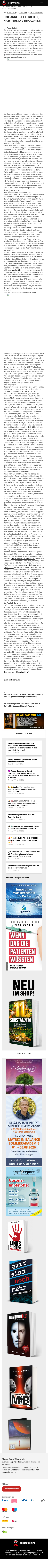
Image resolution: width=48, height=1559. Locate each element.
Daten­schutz (10, 1553)
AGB (41, 1553)
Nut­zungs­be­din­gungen (27, 1553)
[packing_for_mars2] (24, 1433)
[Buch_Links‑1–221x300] (19, 1236)
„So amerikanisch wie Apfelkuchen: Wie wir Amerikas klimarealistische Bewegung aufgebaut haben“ (24, 854)
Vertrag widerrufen (11, 1489)
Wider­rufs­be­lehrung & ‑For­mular (18, 1555)
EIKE (9, 752)
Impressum (37, 1550)
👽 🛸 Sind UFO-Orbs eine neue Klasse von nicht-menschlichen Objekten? (23, 827)
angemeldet (14, 1462)
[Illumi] (24, 1334)
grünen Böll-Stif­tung (30, 427)
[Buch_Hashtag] (24, 1281)
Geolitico (11, 764)
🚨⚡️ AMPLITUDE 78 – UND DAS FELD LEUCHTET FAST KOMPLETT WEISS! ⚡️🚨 (23, 840)
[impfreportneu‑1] (24, 1192)
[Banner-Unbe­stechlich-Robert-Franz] (24, 1077)
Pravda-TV (12, 780)
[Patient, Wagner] (24, 945)
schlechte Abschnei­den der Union (16, 270)
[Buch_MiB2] (24, 1388)
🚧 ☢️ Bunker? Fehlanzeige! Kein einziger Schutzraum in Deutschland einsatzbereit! (22, 789)
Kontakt (37, 1555)
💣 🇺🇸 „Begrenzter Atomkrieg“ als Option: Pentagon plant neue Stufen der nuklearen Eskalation (22, 803)
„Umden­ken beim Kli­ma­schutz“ (23, 558)
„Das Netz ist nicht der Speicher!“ (16, 672)
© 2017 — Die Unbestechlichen (18, 1550)
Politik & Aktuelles (36, 12)
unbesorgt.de (14, 680)
